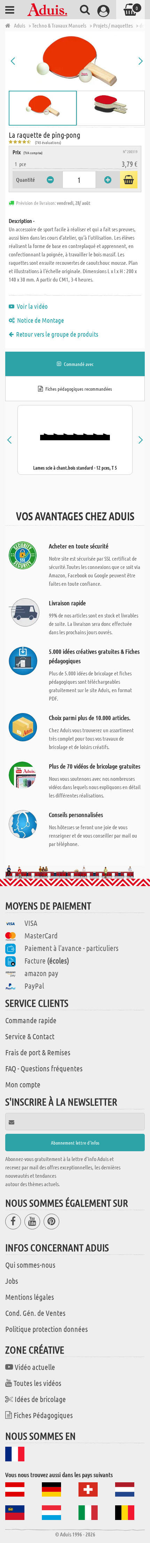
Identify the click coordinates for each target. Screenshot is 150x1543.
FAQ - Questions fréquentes (44, 1068)
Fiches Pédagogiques (43, 1415)
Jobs (11, 1280)
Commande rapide (31, 1020)
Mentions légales (29, 1296)
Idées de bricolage (40, 1398)
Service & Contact (29, 1036)
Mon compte (22, 1084)
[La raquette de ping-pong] (77, 61)
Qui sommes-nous (30, 1264)
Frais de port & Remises (37, 1052)
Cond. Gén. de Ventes (35, 1312)
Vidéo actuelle (35, 1366)
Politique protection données (46, 1328)
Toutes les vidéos (37, 1382)
